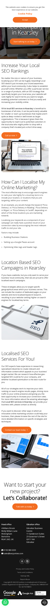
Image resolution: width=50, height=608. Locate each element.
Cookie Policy (25, 13)
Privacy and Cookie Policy (25, 569)
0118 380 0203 (9, 550)
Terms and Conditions (25, 572)
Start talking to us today (24, 41)
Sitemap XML (25, 576)
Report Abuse (25, 579)
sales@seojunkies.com (13, 553)
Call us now (10, 135)
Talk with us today (24, 506)
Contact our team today (15, 430)
